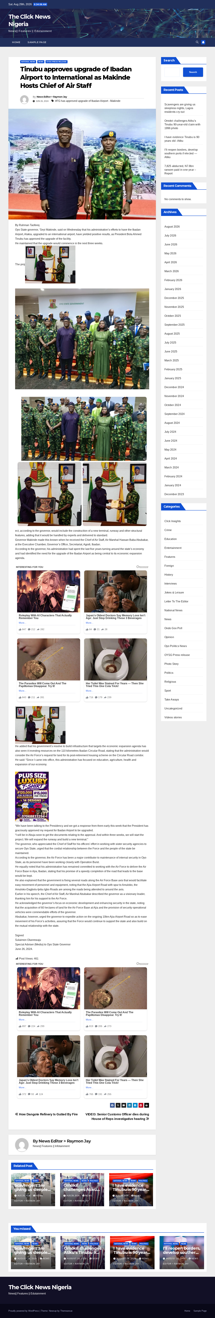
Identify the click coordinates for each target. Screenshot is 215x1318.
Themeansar (66, 1311)
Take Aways (171, 699)
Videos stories (173, 717)
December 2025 (174, 298)
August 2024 (172, 422)
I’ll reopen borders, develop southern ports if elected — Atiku (181, 153)
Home (16, 42)
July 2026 (170, 235)
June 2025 (170, 351)
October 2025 (172, 315)
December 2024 (174, 387)
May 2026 (170, 253)
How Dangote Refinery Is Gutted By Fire (48, 1114)
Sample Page (37, 42)
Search (169, 60)
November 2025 (174, 306)
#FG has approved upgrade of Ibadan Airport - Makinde (87, 100)
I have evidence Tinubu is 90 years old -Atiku (130, 1189)
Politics (94, 1181)
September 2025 (174, 324)
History (168, 574)
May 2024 (170, 449)
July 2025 (170, 342)
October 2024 (172, 405)
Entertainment (173, 547)
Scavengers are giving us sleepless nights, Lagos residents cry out (180, 108)
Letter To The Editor (176, 601)
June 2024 (170, 440)
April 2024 (170, 458)
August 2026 (172, 226)
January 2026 (172, 289)
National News (28, 62)
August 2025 (172, 333)
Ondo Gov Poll (173, 628)
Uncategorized (173, 708)
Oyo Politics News (175, 646)
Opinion (169, 637)
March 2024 (171, 467)
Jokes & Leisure (174, 592)
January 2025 (172, 378)
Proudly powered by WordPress (24, 1311)
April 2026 (170, 262)
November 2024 (174, 396)
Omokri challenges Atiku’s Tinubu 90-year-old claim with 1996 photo (182, 124)
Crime (168, 530)
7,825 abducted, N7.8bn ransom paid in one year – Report (180, 170)
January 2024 (172, 485)
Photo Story (171, 663)
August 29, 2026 (27, 1258)
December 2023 (174, 494)
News (40, 62)
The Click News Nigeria (40, 1287)
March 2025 (171, 360)
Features (169, 556)
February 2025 (173, 369)
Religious (170, 681)
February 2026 (173, 280)
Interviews (170, 583)
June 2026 (170, 244)
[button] (197, 42)
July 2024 (170, 431)
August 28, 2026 (77, 1258)
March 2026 (171, 271)
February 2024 (173, 476)
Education (170, 539)
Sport (167, 690)
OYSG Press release (57, 62)
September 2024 (174, 414)
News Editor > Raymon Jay (52, 96)
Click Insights (172, 521)
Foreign (169, 565)
